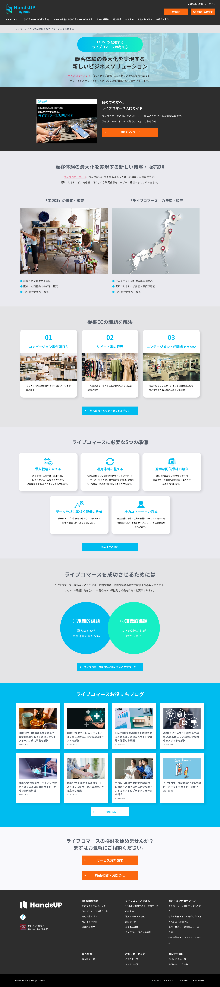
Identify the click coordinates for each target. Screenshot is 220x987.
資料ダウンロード (130, 132)
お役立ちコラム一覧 (178, 964)
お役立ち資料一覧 (177, 959)
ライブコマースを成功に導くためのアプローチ (110, 667)
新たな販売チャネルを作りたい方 (185, 916)
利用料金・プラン (90, 916)
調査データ (130, 921)
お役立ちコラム (145, 19)
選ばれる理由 (88, 926)
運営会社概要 (196, 4)
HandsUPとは (13, 19)
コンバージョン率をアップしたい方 (185, 908)
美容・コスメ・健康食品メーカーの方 (185, 929)
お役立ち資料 (162, 19)
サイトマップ (167, 980)
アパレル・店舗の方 (178, 921)
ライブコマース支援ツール (95, 911)
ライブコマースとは (79, 75)
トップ (18, 29)
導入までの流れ (110, 547)
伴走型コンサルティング (94, 905)
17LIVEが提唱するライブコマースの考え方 (73, 19)
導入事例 (117, 19)
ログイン (210, 4)
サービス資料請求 (110, 860)
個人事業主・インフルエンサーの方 (185, 940)
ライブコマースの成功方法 (36, 19)
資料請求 (176, 11)
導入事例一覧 (88, 959)
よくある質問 (131, 926)
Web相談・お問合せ (203, 11)
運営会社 (155, 980)
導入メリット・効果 (135, 916)
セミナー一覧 (131, 964)
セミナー (129, 19)
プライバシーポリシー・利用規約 (190, 980)
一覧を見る (110, 812)
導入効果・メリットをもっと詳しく (110, 410)
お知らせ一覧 (131, 959)
